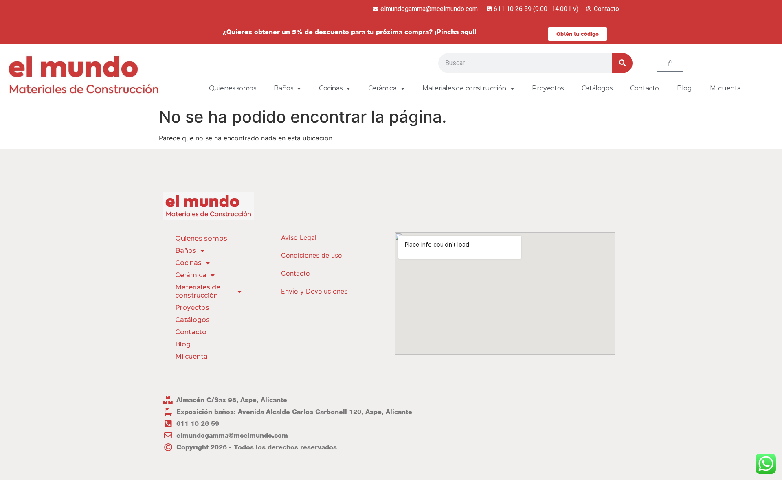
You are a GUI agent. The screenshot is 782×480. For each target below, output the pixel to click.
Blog (684, 88)
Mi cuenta (725, 88)
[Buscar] (622, 63)
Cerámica (382, 88)
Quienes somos (232, 88)
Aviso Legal (298, 237)
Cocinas (330, 88)
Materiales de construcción (464, 88)
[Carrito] (670, 63)
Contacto (644, 88)
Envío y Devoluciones (314, 291)
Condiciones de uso (311, 255)
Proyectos (547, 88)
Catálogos (597, 88)
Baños (283, 88)
